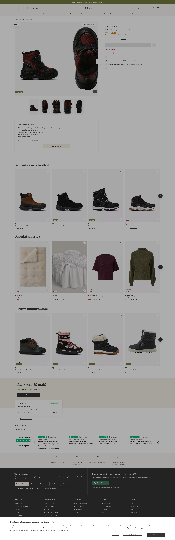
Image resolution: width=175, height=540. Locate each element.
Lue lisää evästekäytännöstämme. (60, 530)
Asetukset (115, 535)
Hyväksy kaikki (156, 535)
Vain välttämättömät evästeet (132, 535)
